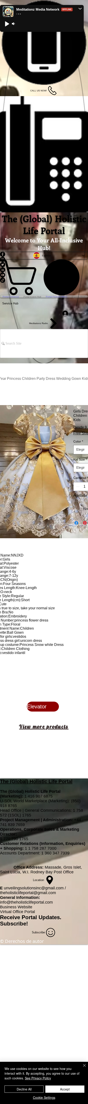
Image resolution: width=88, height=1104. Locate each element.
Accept (65, 1089)
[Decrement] (77, 486)
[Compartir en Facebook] (76, 523)
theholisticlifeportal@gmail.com (28, 893)
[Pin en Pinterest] (85, 523)
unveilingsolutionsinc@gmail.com (34, 888)
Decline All (24, 1089)
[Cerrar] (81, 1068)
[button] (80, 8)
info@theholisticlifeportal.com (26, 902)
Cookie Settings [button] (44, 1097)
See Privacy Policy (38, 1078)
